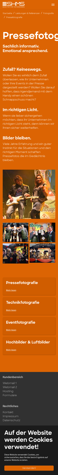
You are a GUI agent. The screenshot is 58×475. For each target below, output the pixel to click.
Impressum (10, 416)
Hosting (8, 391)
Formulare (10, 395)
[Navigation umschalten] (53, 4)
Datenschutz (11, 420)
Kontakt (8, 412)
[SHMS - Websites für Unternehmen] (14, 4)
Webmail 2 (10, 387)
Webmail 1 (9, 383)
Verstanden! (29, 468)
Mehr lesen (11, 290)
